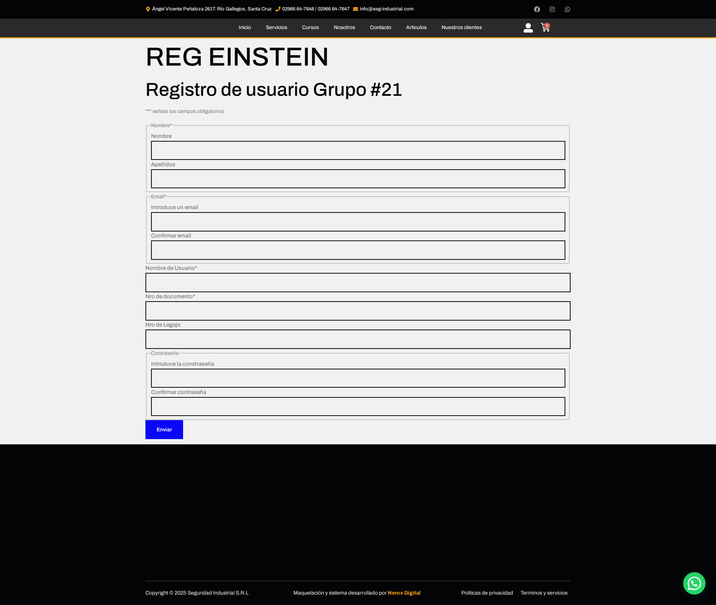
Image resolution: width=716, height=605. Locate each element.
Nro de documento (170, 296)
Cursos (310, 27)
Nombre (161, 136)
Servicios (276, 27)
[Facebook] (537, 9)
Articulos (416, 27)
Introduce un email (174, 207)
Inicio (245, 27)
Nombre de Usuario (171, 268)
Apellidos (163, 164)
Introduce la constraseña (182, 364)
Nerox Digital (404, 593)
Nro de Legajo (162, 325)
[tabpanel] (358, 259)
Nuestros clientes (462, 27)
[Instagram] (552, 9)
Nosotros (344, 27)
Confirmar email (171, 236)
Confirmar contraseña (178, 392)
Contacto (380, 27)
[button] (694, 583)
